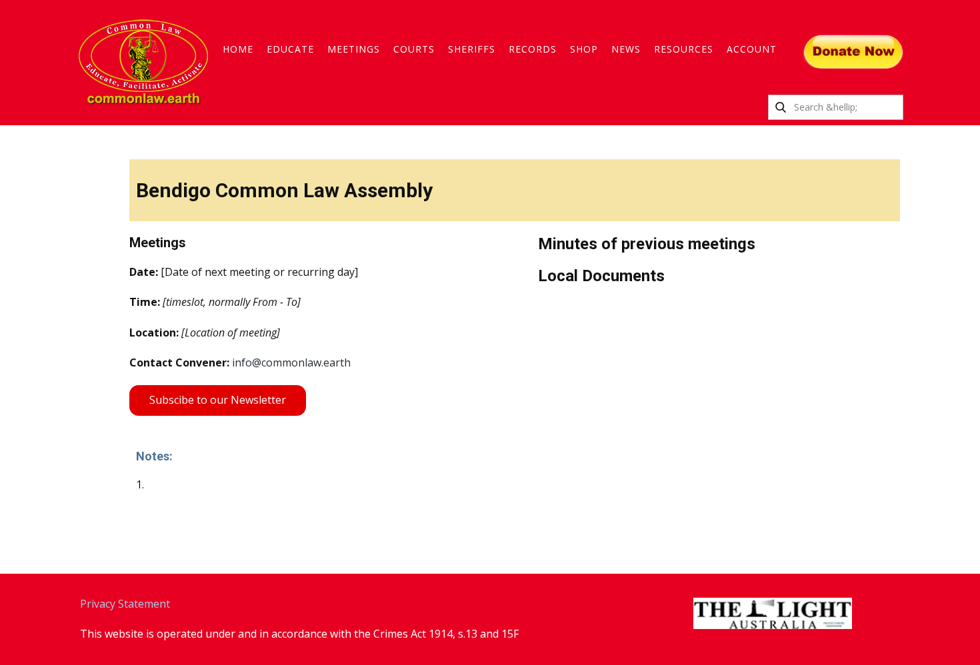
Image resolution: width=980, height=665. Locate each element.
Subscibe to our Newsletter (217, 399)
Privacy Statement (125, 603)
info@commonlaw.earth (291, 362)
